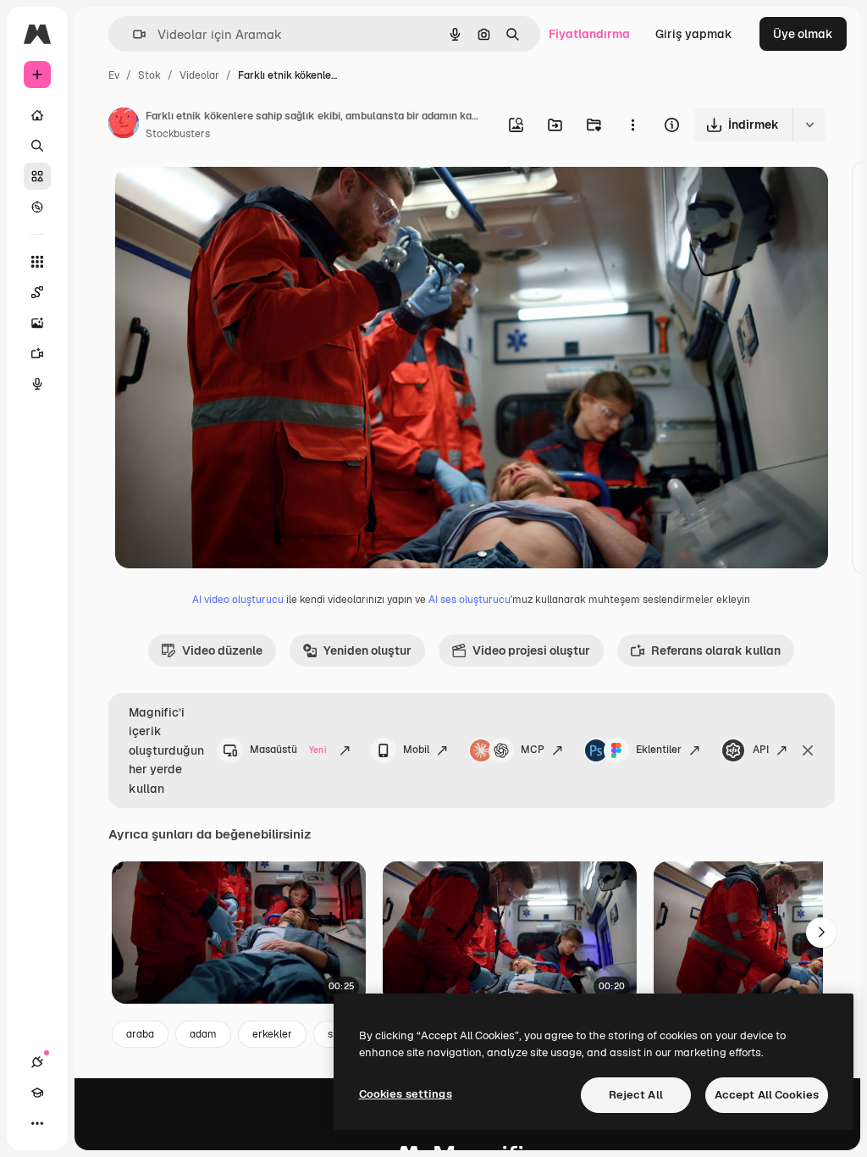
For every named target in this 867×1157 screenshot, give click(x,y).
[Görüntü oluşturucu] (37, 322)
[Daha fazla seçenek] (632, 124)
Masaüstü (288, 749)
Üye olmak (803, 34)
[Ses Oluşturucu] (37, 383)
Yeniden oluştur (367, 650)
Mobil (416, 749)
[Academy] (37, 1092)
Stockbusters (178, 134)
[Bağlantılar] (37, 1062)
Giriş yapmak (693, 34)
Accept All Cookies (767, 1095)
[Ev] (37, 115)
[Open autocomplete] (132, 34)
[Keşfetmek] (37, 206)
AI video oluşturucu (238, 599)
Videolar (199, 75)
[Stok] (37, 176)
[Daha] (37, 1123)
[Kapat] (808, 750)
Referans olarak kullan (716, 650)
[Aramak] (37, 145)
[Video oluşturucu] (37, 353)
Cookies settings (405, 1094)
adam (203, 1034)
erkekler (272, 1034)
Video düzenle (222, 650)
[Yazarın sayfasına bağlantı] (123, 125)
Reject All (636, 1095)
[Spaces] (37, 292)
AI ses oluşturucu (469, 599)
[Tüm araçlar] (37, 261)
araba (140, 1034)
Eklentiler (659, 749)
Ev (113, 75)
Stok (149, 75)
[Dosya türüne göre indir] (809, 124)
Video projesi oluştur (531, 650)
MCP (532, 749)
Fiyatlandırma (589, 34)
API (761, 749)
